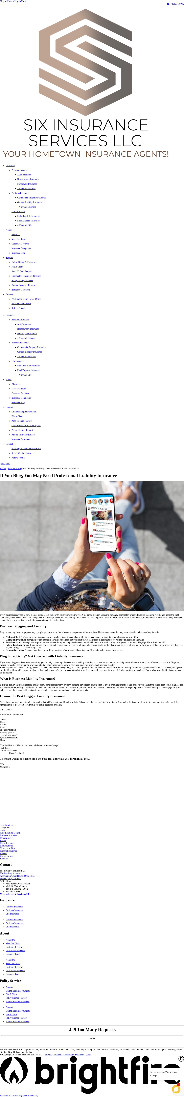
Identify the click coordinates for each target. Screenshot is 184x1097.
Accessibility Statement (73, 1054)
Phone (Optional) (8, 730)
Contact (9, 294)
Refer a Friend (18, 308)
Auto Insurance (24, 174)
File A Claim (17, 266)
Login (88, 1054)
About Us (16, 234)
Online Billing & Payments (24, 262)
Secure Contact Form (21, 303)
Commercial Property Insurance (31, 197)
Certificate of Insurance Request (26, 276)
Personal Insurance (20, 170)
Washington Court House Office (26, 299)
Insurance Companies (21, 248)
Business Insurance (20, 193)
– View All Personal (26, 188)
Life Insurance (18, 211)
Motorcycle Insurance (27, 184)
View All (4, 858)
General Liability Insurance (29, 202)
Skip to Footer (20, 1)
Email (3, 724)
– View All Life (24, 225)
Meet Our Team (19, 239)
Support (9, 257)
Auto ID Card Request (22, 271)
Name (3, 719)
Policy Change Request (22, 280)
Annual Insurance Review (23, 285)
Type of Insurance (9, 735)
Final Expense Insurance (28, 220)
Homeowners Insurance (28, 179)
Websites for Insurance (19, 1095)
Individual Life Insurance (28, 216)
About (9, 230)
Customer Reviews (20, 243)
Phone (3, 740)
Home (3, 468)
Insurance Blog (18, 253)
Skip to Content (7, 1)
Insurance (10, 165)
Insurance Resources (21, 289)
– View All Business (26, 207)
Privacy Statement (53, 1054)
